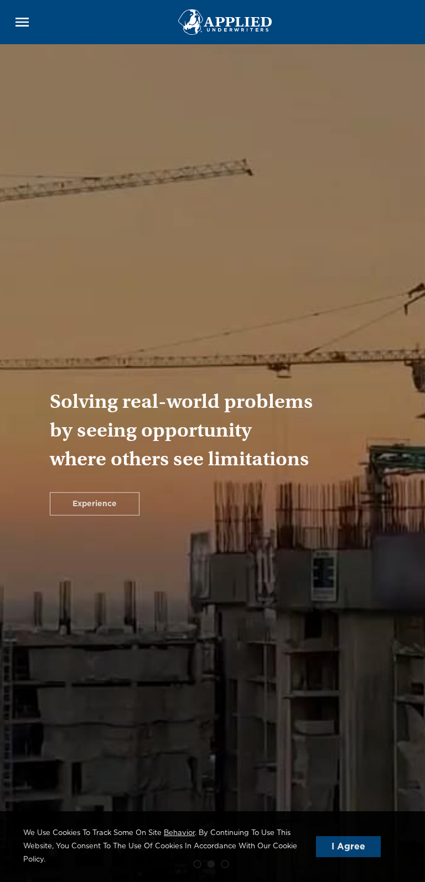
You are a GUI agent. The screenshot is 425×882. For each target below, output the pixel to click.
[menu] (22, 22)
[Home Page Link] (225, 21)
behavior (179, 833)
